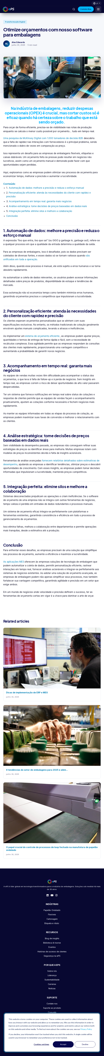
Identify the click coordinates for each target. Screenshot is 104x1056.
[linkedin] (47, 895)
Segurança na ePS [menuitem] (52, 956)
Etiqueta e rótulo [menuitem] (52, 923)
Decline (85, 1044)
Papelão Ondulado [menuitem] (52, 910)
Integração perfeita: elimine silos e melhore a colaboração (40, 211)
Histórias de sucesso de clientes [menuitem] (52, 951)
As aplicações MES (13, 561)
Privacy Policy (86, 1029)
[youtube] (52, 895)
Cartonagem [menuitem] (52, 919)
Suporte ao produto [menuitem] (52, 1008)
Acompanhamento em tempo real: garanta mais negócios (41, 201)
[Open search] (73, 9)
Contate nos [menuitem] (52, 1003)
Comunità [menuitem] (52, 1012)
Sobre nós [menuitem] (52, 971)
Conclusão (12, 216)
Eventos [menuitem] (52, 947)
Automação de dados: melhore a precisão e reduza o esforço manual (46, 187)
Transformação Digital (15, 22)
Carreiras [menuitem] (52, 984)
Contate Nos (85, 9)
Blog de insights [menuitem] (52, 938)
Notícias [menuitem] (52, 988)
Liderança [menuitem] (52, 975)
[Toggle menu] (98, 9)
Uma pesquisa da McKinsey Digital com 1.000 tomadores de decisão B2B (43, 138)
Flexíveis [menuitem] (52, 914)
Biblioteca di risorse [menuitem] (52, 943)
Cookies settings (41, 1044)
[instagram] (56, 895)
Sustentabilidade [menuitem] (52, 980)
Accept (63, 1044)
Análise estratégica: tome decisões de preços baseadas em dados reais (48, 206)
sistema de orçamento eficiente (42, 336)
